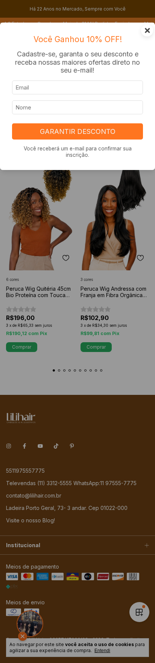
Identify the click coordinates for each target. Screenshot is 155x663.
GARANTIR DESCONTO (77, 131)
